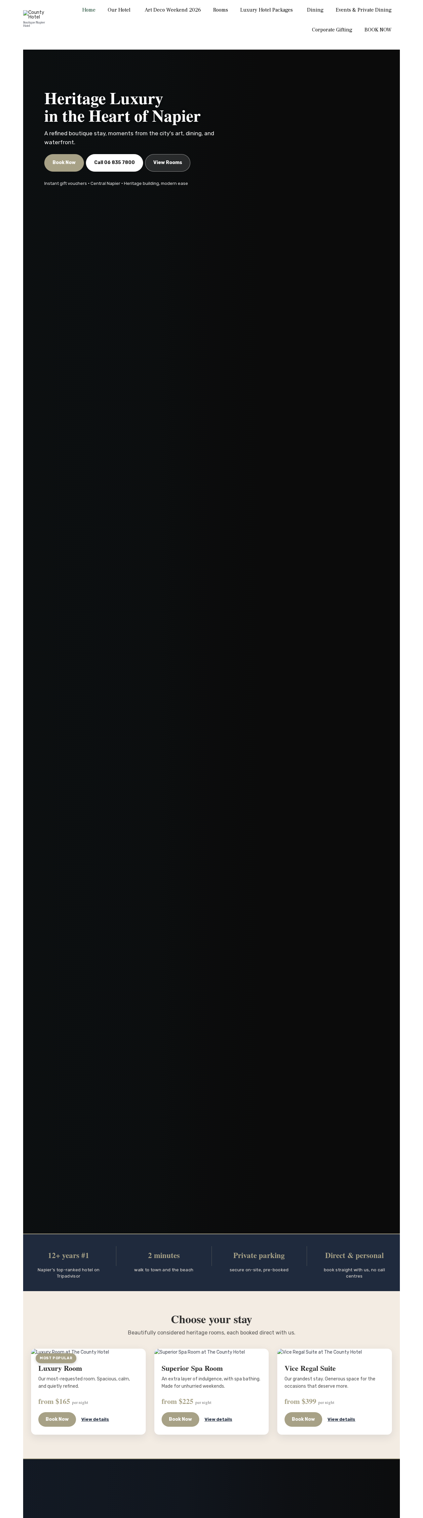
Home (89, 10)
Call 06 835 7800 (114, 162)
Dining (315, 10)
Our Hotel (119, 10)
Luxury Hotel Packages (266, 10)
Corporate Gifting (332, 29)
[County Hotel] (37, 15)
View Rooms (167, 162)
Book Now (64, 162)
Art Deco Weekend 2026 (173, 10)
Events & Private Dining (364, 10)
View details (95, 1419)
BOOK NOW (378, 29)
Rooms (220, 10)
